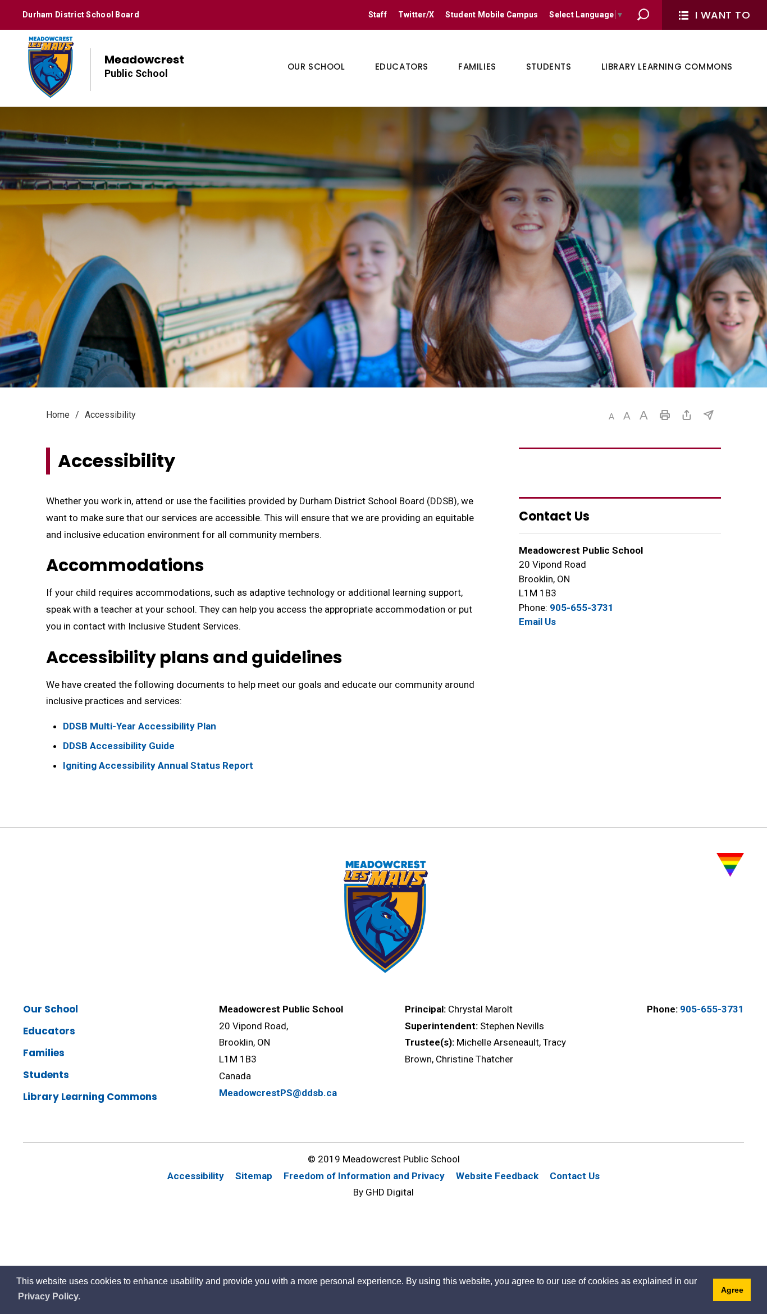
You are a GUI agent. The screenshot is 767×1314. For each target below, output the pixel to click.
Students (46, 1075)
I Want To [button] (723, 15)
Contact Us (575, 1175)
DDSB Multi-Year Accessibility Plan (139, 726)
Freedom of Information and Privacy (364, 1175)
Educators (49, 1031)
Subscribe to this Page (709, 415)
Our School (50, 1009)
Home (58, 414)
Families (44, 1053)
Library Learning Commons (90, 1096)
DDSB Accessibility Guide (119, 745)
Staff (377, 14)
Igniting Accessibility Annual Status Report (158, 765)
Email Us (537, 621)
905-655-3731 (582, 607)
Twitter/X (416, 14)
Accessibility (195, 1175)
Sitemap (253, 1175)
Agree (732, 1289)
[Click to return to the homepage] (49, 67)
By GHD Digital (383, 1192)
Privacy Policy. (49, 1296)
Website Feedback (497, 1175)
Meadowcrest (144, 65)
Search (643, 14)
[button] (611, 416)
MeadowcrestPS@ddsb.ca (278, 1092)
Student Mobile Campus (491, 14)
